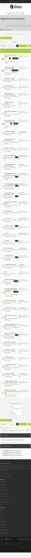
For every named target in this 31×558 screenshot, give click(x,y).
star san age (8, 218)
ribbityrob (22, 67)
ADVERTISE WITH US (4, 533)
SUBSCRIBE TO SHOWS (5, 476)
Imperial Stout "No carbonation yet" (9, 193)
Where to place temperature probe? (10, 94)
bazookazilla (9, 114)
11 (17, 58)
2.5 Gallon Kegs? (9, 226)
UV (5, 272)
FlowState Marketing (12, 545)
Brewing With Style (4, 493)
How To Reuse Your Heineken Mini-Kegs (10, 121)
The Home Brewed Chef (5, 501)
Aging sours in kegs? (10, 349)
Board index (8, 25)
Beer (13, 25)
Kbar (21, 225)
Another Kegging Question (9, 103)
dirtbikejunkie (9, 257)
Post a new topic (6, 38)
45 (29, 45)
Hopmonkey (9, 367)
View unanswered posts (10, 33)
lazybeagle (8, 318)
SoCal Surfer (9, 220)
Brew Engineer (7, 60)
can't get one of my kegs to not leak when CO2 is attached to (11, 290)
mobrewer (22, 279)
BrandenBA (22, 288)
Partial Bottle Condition (11, 308)
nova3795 (8, 87)
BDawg (21, 164)
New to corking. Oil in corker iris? (10, 334)
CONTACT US (3, 524)
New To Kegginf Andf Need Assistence (10, 165)
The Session (2, 482)
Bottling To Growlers (10, 342)
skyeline (8, 273)
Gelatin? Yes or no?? (10, 148)
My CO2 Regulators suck (11, 279)
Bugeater (22, 55)
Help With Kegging (9, 131)
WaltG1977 (8, 96)
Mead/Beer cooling (9, 78)
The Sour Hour (3, 484)
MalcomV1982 (23, 120)
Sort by (16, 408)
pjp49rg (8, 157)
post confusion (8, 86)
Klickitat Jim (22, 333)
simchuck (22, 381)
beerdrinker (9, 327)
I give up (7, 233)
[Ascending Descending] (15, 414)
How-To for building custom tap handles (10, 67)
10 (15, 58)
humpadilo (8, 302)
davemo (8, 105)
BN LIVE (2, 516)
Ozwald (22, 193)
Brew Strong (3, 490)
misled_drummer (24, 349)
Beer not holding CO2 (10, 155)
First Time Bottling (9, 373)
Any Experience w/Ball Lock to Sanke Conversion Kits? (11, 391)
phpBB (6, 543)
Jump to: (5, 430)
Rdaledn (8, 80)
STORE (1, 518)
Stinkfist (21, 324)
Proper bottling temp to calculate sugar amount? (11, 381)
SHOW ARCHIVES (4, 530)
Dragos (7, 212)
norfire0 (8, 336)
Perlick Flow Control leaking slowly (10, 139)
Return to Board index (6, 428)
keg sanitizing (8, 211)
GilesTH (8, 227)
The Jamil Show (3, 499)
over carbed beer (9, 248)
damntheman (8, 72)
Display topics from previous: (16, 403)
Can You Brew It (3, 496)
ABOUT (1, 510)
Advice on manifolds (10, 300)
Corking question (9, 357)
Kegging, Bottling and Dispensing (12, 19)
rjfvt (7, 196)
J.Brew (7, 242)
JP (11, 29)
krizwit (7, 142)
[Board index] (15, 7)
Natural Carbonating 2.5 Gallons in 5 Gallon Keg (11, 325)
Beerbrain (8, 176)
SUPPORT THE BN (4, 473)
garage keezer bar (9, 255)
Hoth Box (7, 240)
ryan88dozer (9, 266)
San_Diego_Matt (8, 294)
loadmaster (8, 281)
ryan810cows (23, 255)
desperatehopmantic (11, 234)
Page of (12, 45)
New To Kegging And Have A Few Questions (11, 184)
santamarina (9, 375)
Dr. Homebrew (3, 487)
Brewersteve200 (23, 315)
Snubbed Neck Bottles (10, 264)
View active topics (21, 33)
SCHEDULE (2, 513)
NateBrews (22, 102)
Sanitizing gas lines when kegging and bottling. (11, 174)
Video (1, 504)
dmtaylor (7, 125)
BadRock (8, 29)
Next (30, 401)
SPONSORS (2, 521)
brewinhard (23, 131)
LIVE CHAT (2, 527)
